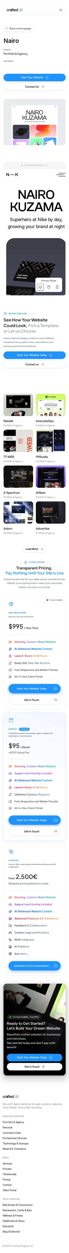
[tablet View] (48, 287)
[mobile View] (57, 287)
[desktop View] (40, 287)
